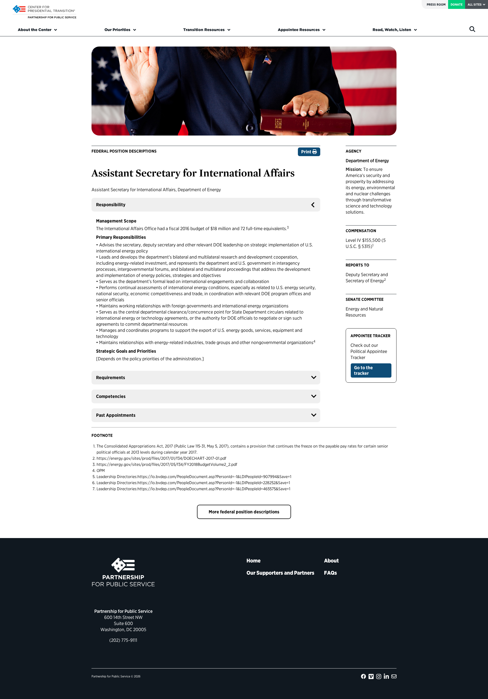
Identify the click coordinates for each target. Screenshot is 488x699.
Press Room (436, 4)
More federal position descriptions (244, 511)
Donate (457, 4)
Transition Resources (204, 29)
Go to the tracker (363, 370)
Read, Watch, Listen (392, 29)
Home (254, 560)
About (331, 560)
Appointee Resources (299, 29)
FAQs (330, 573)
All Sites (475, 4)
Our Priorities (117, 29)
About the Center (34, 29)
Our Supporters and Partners (280, 573)
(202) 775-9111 (123, 640)
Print (306, 151)
